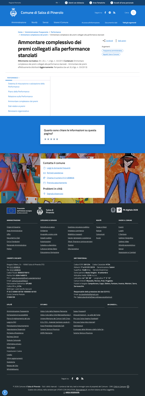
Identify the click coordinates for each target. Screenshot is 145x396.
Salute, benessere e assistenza (79, 237)
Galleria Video (124, 241)
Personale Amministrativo (16, 245)
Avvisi (98, 237)
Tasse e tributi (101, 227)
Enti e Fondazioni (13, 241)
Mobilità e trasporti (75, 234)
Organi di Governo (13, 227)
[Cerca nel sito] (133, 12)
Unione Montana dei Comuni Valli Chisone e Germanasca (61, 318)
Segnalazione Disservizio (16, 329)
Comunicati (100, 234)
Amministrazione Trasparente (36, 32)
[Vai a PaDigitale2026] (124, 210)
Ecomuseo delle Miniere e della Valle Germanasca (92, 329)
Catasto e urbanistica (48, 245)
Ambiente (44, 230)
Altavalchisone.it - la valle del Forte (86, 314)
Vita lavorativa (73, 248)
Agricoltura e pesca (47, 227)
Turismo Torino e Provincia (49, 329)
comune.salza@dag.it (20, 280)
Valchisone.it (78, 325)
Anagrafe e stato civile (48, 234)
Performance (56, 32)
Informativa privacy (14, 343)
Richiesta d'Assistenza (15, 333)
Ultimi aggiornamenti (15, 358)
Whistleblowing (12, 369)
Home (20, 32)
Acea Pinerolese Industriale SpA (52, 325)
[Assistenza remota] (127, 386)
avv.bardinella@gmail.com (89, 294)
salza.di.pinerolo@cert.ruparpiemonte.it (26, 278)
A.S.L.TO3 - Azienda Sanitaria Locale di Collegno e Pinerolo (62, 322)
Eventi (121, 227)
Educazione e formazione (49, 252)
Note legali (11, 347)
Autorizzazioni (45, 241)
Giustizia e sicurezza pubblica (78, 227)
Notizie (98, 230)
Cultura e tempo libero (48, 248)
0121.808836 (15, 267)
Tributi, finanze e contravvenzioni (80, 241)
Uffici (9, 234)
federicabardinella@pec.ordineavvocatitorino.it (94, 297)
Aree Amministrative (14, 230)
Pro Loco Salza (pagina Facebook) (85, 318)
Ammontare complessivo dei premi (34, 34)
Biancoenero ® (81, 389)
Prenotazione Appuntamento (18, 325)
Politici (9, 248)
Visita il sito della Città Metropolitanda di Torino (58, 314)
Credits (9, 354)
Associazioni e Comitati (127, 252)
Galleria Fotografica (126, 237)
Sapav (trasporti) (79, 311)
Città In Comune (120, 386)
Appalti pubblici (46, 237)
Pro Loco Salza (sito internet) (84, 322)
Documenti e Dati (13, 237)
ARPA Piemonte (46, 333)
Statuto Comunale (14, 340)
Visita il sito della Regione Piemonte (53, 311)
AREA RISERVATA (72, 392)
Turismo (71, 245)
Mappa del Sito (12, 365)
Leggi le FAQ (11, 322)
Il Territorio (122, 234)
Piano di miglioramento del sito (18, 318)
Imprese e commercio (76, 230)
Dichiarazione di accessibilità (17, 314)
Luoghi (121, 230)
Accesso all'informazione (91, 22)
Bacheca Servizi (13, 336)
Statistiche (11, 362)
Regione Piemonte (15, 2)
